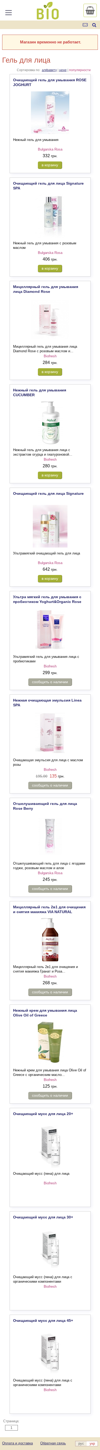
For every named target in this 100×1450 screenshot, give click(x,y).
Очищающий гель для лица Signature (48, 493)
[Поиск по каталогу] (94, 25)
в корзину (50, 165)
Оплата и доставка (17, 1443)
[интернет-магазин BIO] (48, 17)
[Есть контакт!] (85, 25)
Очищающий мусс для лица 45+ (43, 1320)
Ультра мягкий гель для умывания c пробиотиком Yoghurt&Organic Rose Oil (47, 602)
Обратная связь (53, 1443)
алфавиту (49, 70)
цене (63, 70)
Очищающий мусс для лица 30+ (43, 1217)
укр (92, 1443)
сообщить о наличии (50, 682)
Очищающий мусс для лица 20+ (43, 1114)
